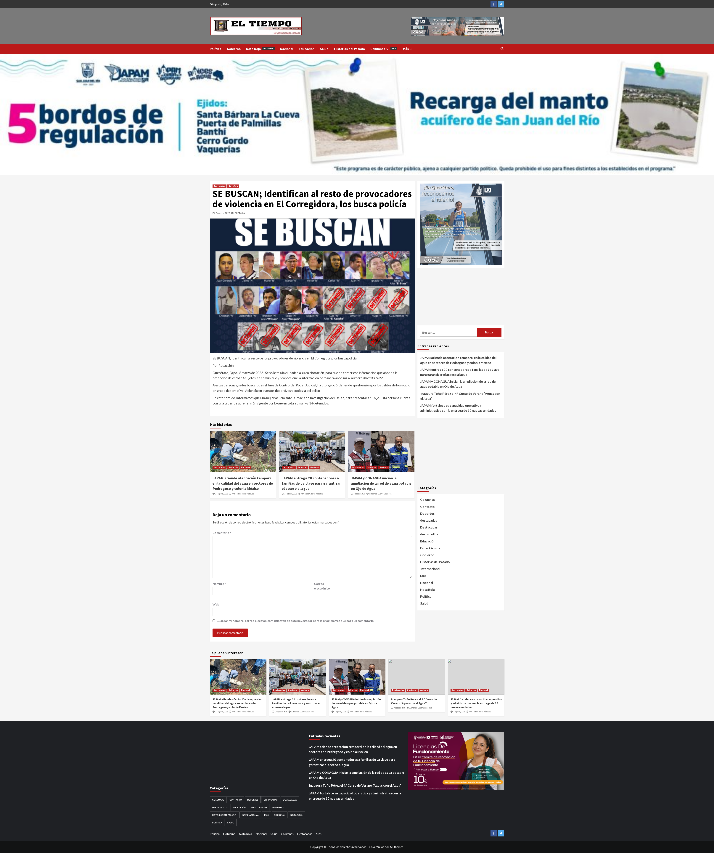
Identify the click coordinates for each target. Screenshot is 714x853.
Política (215, 49)
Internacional (430, 569)
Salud (324, 49)
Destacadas (219, 186)
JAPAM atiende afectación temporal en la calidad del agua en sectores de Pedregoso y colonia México (243, 483)
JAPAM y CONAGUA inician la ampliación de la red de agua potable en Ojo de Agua (381, 483)
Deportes (427, 513)
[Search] (502, 48)
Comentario (222, 532)
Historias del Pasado (349, 49)
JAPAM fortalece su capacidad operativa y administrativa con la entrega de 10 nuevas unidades (458, 408)
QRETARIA (239, 213)
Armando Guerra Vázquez (243, 493)
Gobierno (234, 49)
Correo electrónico (323, 586)
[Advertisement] (460, 297)
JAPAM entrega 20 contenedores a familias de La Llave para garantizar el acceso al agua (311, 483)
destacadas (428, 520)
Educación (306, 49)
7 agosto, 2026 (359, 493)
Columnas (383, 49)
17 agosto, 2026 (221, 493)
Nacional (286, 49)
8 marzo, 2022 (223, 213)
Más (406, 49)
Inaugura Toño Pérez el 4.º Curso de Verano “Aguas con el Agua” (460, 396)
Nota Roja (260, 49)
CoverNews (376, 847)
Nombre (219, 583)
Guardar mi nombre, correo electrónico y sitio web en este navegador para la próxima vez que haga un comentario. (295, 620)
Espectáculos (430, 548)
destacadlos (429, 534)
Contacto (427, 507)
